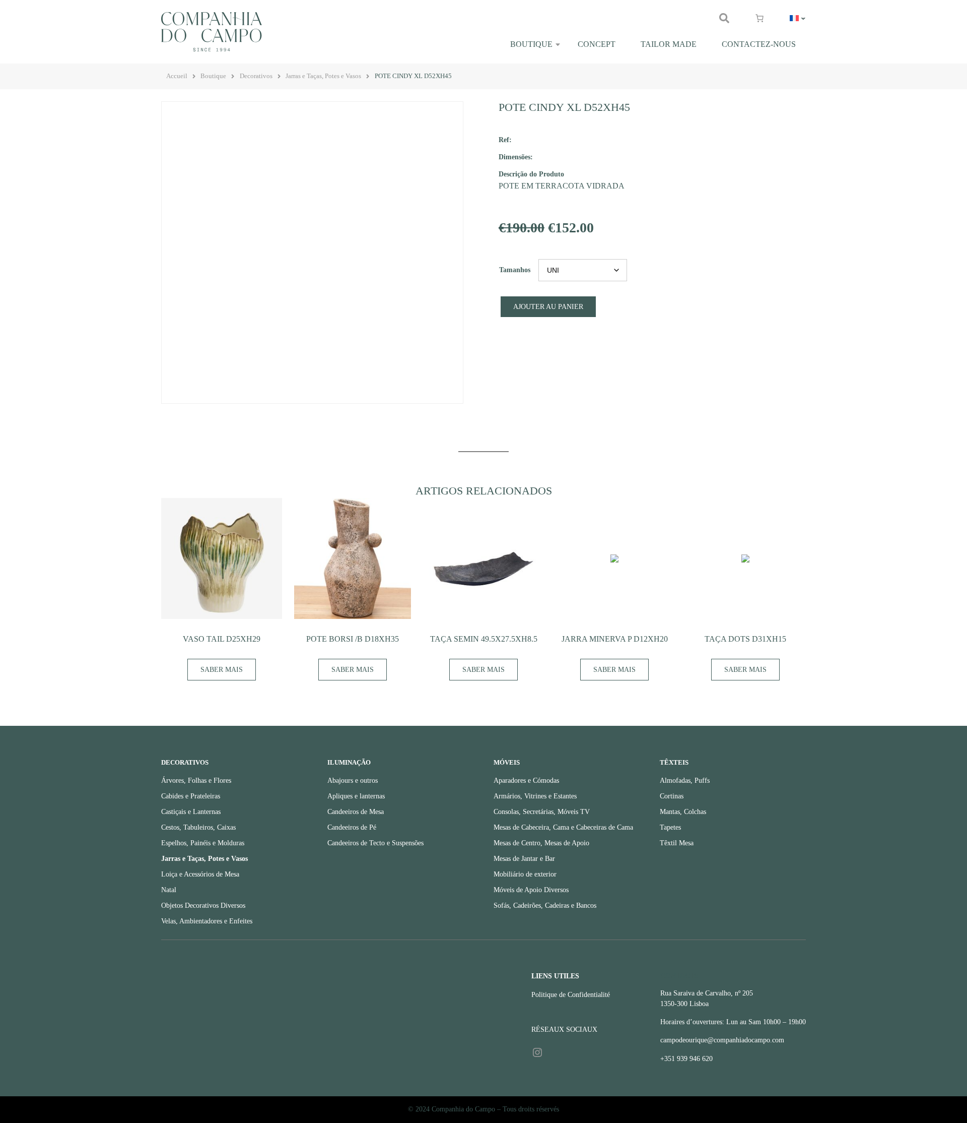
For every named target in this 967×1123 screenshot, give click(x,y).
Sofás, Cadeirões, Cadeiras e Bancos (545, 905)
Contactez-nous (759, 44)
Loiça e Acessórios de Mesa (200, 874)
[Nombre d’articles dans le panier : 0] (759, 18)
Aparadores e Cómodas (526, 780)
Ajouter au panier (548, 306)
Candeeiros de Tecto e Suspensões (375, 843)
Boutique (531, 44)
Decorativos (256, 76)
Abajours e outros (352, 780)
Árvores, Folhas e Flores (196, 780)
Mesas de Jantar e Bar (524, 858)
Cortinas (671, 796)
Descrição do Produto (531, 174)
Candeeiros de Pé (351, 827)
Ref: (505, 140)
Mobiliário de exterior (525, 874)
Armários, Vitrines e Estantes (535, 796)
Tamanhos (514, 270)
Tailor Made (669, 44)
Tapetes (670, 827)
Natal (168, 890)
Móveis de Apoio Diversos (531, 890)
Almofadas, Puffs (685, 780)
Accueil (176, 76)
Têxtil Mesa (677, 843)
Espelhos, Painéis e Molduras (202, 843)
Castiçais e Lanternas (191, 812)
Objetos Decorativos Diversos (203, 905)
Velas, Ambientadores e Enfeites (206, 921)
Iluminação (349, 762)
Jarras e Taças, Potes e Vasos (323, 76)
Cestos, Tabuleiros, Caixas (198, 827)
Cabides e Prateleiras (190, 796)
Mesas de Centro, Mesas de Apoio (541, 843)
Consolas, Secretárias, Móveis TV (542, 812)
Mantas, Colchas (683, 812)
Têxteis (674, 762)
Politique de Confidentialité (570, 995)
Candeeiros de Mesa (355, 812)
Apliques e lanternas (356, 796)
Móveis (507, 762)
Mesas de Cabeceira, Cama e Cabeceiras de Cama (563, 827)
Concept (596, 44)
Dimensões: (516, 157)
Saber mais (221, 669)
